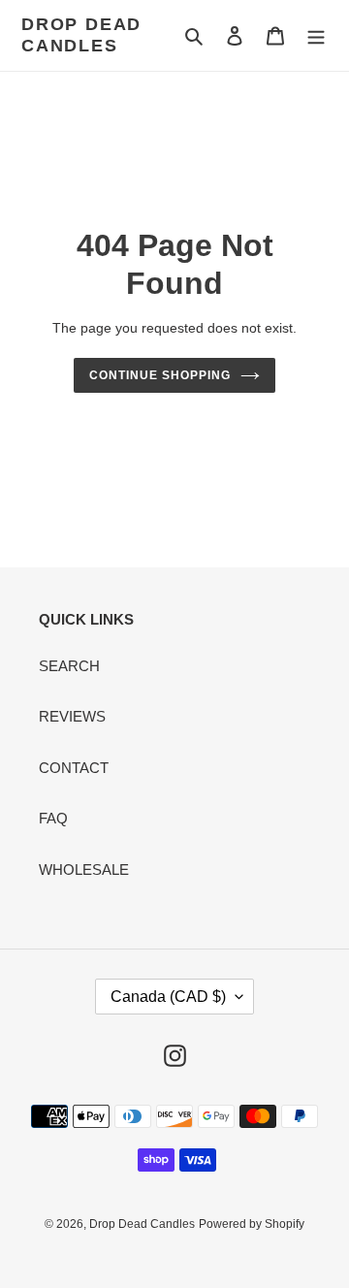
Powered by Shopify (251, 1224)
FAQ (53, 818)
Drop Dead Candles (81, 35)
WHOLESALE (84, 869)
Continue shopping (160, 375)
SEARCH (69, 666)
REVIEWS (72, 716)
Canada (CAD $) (168, 996)
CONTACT (74, 767)
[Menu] (316, 35)
